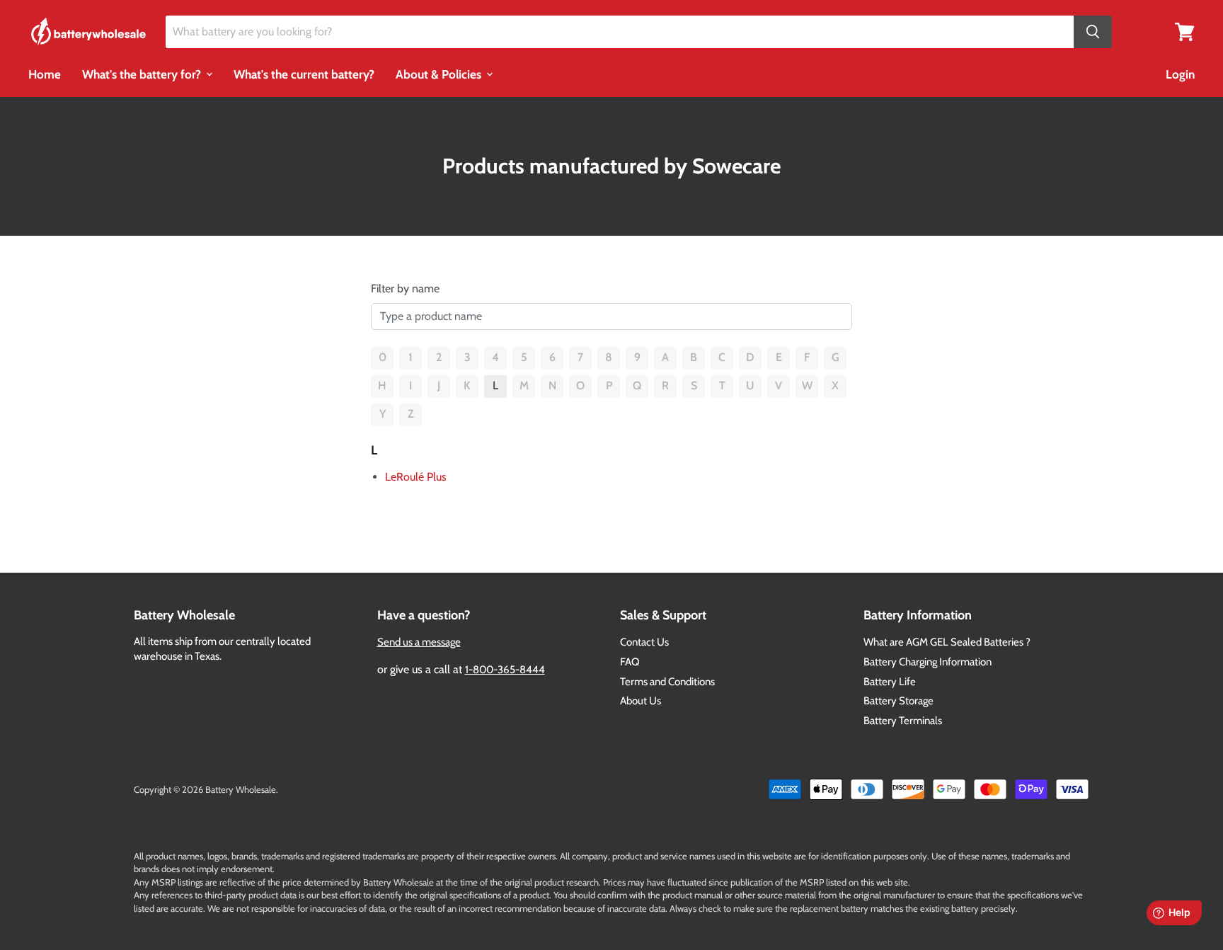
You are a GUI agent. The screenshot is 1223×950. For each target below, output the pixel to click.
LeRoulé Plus (416, 476)
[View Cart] (1185, 31)
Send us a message (419, 642)
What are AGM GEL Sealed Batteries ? (946, 642)
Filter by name (405, 288)
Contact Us (644, 642)
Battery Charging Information (927, 662)
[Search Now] (1093, 32)
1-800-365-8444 (505, 669)
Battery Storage (898, 700)
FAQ (630, 662)
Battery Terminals (902, 720)
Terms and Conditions (667, 681)
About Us (640, 700)
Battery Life (889, 681)
